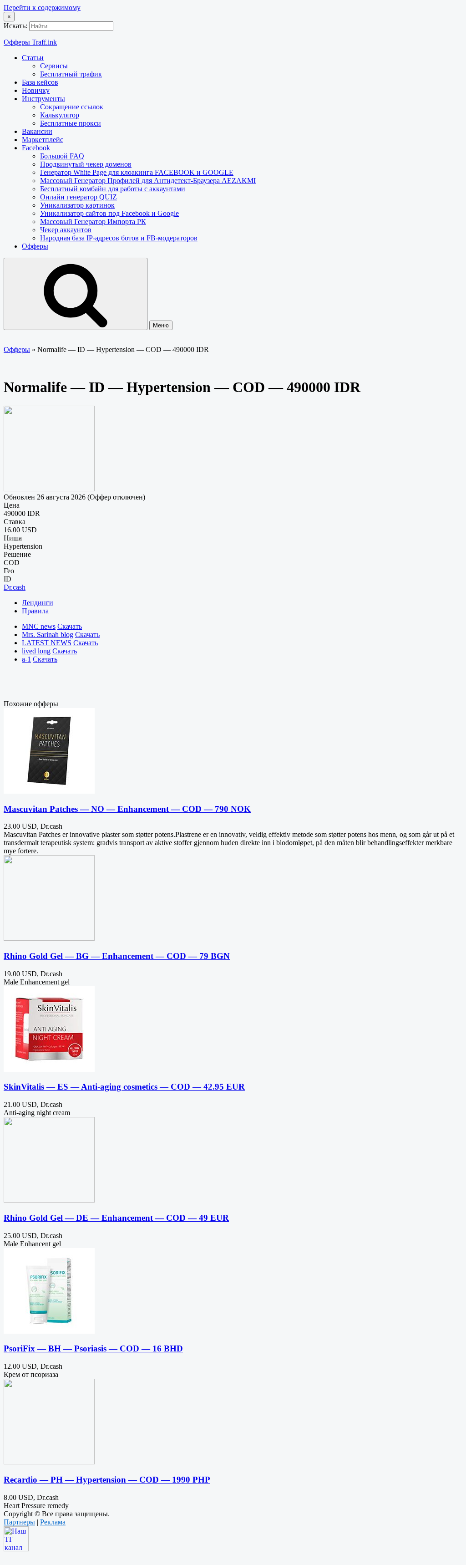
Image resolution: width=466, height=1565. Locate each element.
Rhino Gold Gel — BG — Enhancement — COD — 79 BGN (117, 956)
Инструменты (43, 98)
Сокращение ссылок (71, 107)
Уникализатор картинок (77, 205)
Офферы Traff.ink (30, 42)
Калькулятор (59, 115)
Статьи (33, 57)
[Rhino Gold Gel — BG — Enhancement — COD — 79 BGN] (49, 938)
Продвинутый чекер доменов (86, 164)
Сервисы (54, 66)
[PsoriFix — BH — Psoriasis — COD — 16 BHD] (49, 1331)
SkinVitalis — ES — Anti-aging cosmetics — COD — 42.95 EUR (124, 1086)
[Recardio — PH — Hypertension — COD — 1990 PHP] (49, 1462)
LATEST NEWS (46, 643)
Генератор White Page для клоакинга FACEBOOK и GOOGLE (136, 172)
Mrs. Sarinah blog (47, 634)
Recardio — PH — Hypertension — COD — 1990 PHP (107, 1479)
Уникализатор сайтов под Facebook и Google (109, 213)
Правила (35, 611)
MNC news (39, 626)
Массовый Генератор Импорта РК (93, 221)
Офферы (35, 246)
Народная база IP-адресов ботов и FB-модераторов (119, 238)
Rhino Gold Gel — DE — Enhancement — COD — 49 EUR (116, 1218)
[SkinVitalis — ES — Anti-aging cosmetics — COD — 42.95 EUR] (49, 1069)
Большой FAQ (62, 156)
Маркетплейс (42, 139)
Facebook (36, 148)
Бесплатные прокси (70, 123)
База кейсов (40, 82)
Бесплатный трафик (71, 74)
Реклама (53, 1522)
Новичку (36, 90)
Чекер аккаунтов (65, 230)
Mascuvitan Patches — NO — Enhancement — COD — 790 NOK (127, 809)
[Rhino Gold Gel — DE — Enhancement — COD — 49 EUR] (49, 1200)
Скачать (69, 626)
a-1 (26, 659)
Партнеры (19, 1522)
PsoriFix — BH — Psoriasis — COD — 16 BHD (93, 1348)
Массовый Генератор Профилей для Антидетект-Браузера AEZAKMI (148, 180)
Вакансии (37, 131)
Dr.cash (14, 587)
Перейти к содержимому (42, 7)
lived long (36, 651)
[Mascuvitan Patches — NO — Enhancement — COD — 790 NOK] (49, 791)
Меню (161, 325)
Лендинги (37, 603)
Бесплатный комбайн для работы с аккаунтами (112, 189)
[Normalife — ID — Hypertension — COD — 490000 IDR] (49, 489)
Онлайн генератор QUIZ (78, 197)
